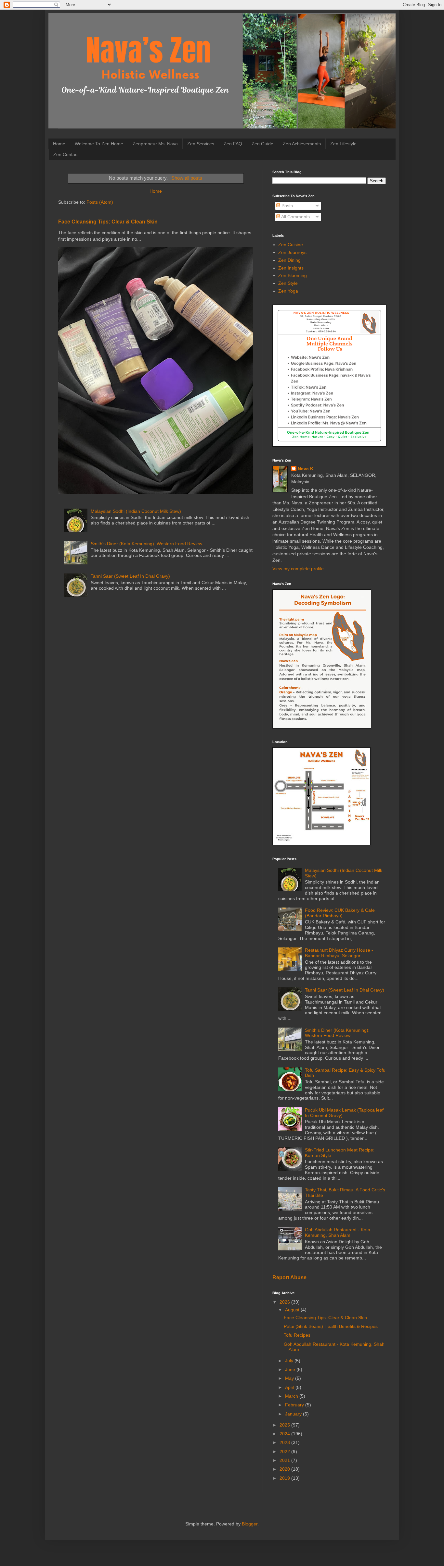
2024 (285, 1433)
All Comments (295, 216)
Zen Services (200, 143)
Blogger (249, 1523)
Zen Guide (262, 143)
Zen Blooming (292, 275)
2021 (285, 1460)
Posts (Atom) (99, 202)
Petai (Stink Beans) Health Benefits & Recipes (331, 1326)
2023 (285, 1442)
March (292, 1396)
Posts (286, 205)
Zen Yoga (288, 291)
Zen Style (288, 283)
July (289, 1360)
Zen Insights (291, 268)
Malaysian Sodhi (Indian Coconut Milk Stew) (136, 511)
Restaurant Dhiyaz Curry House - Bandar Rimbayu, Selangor (339, 952)
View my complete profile (298, 568)
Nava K (305, 468)
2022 (285, 1451)
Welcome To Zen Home (99, 143)
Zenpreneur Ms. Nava (155, 143)
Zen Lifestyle (343, 143)
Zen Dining (289, 260)
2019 (285, 1478)
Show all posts (186, 178)
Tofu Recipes (297, 1335)
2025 (285, 1424)
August (293, 1309)
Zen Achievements (302, 143)
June (290, 1369)
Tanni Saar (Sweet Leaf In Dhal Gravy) (130, 576)
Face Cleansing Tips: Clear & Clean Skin (108, 221)
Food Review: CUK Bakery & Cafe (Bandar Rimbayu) (340, 913)
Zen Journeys (292, 252)
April (290, 1387)
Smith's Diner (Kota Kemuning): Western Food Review (146, 543)
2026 (285, 1302)
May (290, 1378)
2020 (285, 1469)
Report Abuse (289, 1277)
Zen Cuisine (290, 244)
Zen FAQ (233, 143)
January (294, 1413)
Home (59, 143)
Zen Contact (66, 154)
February (295, 1404)
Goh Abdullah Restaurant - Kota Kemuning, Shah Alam (337, 1232)
